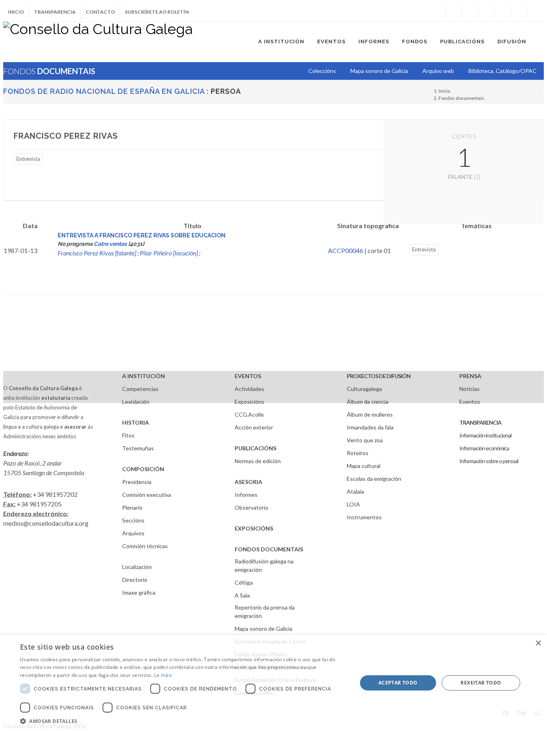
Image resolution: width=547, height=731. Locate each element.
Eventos (469, 401)
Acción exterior (254, 427)
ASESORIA (248, 481)
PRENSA (470, 376)
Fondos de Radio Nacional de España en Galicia (104, 91)
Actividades (249, 388)
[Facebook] (454, 12)
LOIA (353, 504)
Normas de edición (258, 461)
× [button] (538, 643)
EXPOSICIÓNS (254, 528)
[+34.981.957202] (519, 12)
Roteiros (357, 453)
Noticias (469, 388)
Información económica (484, 448)
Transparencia (55, 12)
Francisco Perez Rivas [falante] (97, 253)
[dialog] (273, 683)
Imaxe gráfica (138, 592)
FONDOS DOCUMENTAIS (269, 549)
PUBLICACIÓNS (255, 448)
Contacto (100, 12)
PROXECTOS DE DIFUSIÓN (378, 376)
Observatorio (251, 507)
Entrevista (28, 159)
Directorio (134, 579)
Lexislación (135, 401)
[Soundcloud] (487, 12)
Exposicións (249, 401)
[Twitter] (470, 12)
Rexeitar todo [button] (481, 682)
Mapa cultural (363, 465)
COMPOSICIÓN (143, 469)
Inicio (16, 12)
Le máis (163, 675)
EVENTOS (248, 376)
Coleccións (322, 70)
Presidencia (136, 481)
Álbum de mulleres (370, 414)
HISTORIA (135, 422)
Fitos (128, 435)
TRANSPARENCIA (480, 422)
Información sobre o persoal (488, 461)
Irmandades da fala (370, 427)
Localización (137, 566)
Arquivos (133, 533)
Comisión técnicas (145, 546)
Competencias (140, 388)
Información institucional (485, 435)
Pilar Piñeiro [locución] (169, 253)
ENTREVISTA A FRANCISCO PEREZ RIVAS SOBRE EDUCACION (141, 235)
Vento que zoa (365, 440)
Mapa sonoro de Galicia (263, 628)
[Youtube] (503, 12)
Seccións (133, 520)
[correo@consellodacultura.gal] (536, 12)
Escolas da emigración (374, 478)
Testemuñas (138, 448)
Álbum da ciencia (367, 401)
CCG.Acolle (249, 414)
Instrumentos (364, 517)
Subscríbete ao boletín (157, 12)
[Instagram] (437, 12)
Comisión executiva (146, 494)
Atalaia (355, 491)
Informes (246, 494)
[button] (183, 721)
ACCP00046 (345, 250)
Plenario (132, 507)
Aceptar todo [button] (398, 682)
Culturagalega (364, 388)
